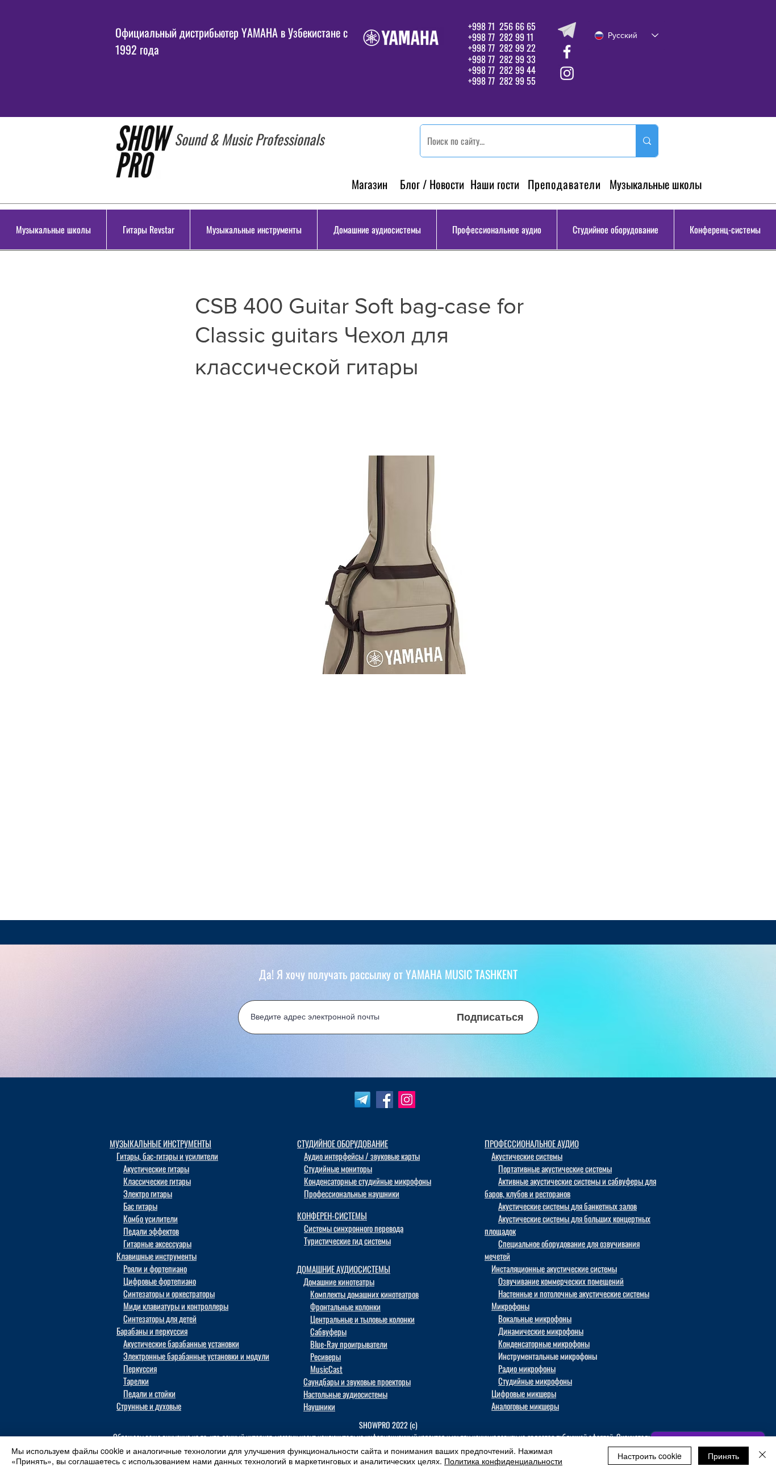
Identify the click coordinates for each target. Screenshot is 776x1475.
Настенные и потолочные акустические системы (573, 1293)
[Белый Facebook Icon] (567, 52)
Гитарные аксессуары (157, 1243)
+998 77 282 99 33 (502, 59)
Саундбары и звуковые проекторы (357, 1381)
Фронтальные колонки (345, 1306)
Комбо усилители (150, 1218)
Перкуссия (140, 1368)
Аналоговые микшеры (525, 1405)
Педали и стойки (149, 1393)
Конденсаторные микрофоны (544, 1343)
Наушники (319, 1406)
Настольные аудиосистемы (345, 1394)
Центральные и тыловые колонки (362, 1319)
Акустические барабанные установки (181, 1343)
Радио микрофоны (527, 1368)
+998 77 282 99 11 (500, 37)
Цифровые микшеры (523, 1393)
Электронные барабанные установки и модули (196, 1355)
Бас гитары (140, 1206)
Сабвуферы (328, 1331)
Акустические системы (526, 1156)
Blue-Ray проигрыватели (348, 1344)
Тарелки (136, 1380)
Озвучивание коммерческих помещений (561, 1281)
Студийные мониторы (338, 1168)
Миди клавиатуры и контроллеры (175, 1305)
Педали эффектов (151, 1231)
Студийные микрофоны (535, 1380)
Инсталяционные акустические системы (554, 1268)
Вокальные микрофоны (534, 1318)
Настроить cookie (650, 1455)
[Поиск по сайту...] (647, 141)
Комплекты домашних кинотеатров (364, 1294)
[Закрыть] (762, 1455)
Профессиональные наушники (351, 1193)
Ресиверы (325, 1356)
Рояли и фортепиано (155, 1268)
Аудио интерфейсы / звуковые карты (362, 1156)
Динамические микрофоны (540, 1330)
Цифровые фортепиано (159, 1281)
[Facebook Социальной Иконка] (384, 1099)
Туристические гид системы (347, 1240)
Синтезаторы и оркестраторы (169, 1293)
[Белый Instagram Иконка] (567, 73)
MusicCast (326, 1369)
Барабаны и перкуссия (151, 1330)
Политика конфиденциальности (503, 1460)
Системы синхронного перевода (353, 1228)
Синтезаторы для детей (160, 1318)
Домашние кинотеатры (338, 1281)
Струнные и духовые (148, 1405)
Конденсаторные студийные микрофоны (367, 1181)
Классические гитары (157, 1181)
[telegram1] (362, 1099)
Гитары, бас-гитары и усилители (167, 1156)
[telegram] (567, 30)
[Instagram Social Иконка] (406, 1099)
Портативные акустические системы (555, 1168)
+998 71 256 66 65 (501, 26)
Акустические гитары (156, 1168)
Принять (723, 1455)
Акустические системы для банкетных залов (567, 1206)
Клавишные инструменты (156, 1256)
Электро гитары (147, 1193)
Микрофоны (510, 1305)
